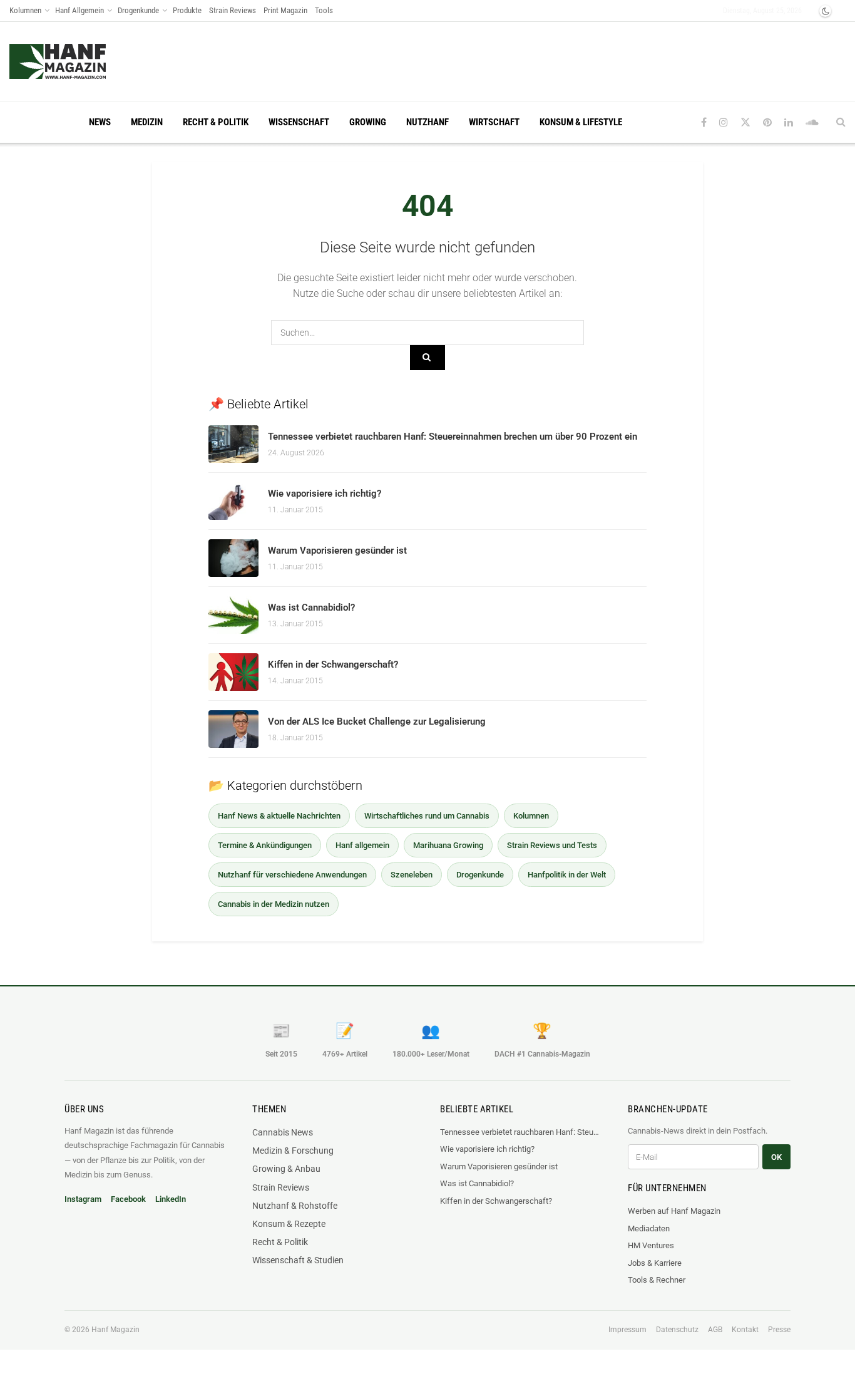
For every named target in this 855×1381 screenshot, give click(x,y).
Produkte (187, 10)
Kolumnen (25, 10)
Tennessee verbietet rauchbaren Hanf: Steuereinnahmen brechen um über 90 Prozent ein (452, 436)
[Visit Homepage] (81, 61)
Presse (779, 1329)
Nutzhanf (427, 122)
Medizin (147, 122)
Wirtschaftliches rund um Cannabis (426, 815)
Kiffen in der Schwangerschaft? (333, 664)
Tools (324, 10)
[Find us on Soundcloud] (812, 122)
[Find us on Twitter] (745, 122)
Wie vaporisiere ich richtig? (324, 493)
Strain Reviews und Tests (552, 845)
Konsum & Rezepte (288, 1224)
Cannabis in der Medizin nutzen (273, 904)
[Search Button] (841, 122)
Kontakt (745, 1329)
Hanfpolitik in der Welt (567, 874)
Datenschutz (677, 1329)
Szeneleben (412, 874)
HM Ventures (651, 1245)
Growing (367, 122)
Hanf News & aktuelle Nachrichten (279, 815)
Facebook (128, 1199)
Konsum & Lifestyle (581, 122)
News (100, 122)
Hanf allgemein (362, 845)
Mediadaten (649, 1228)
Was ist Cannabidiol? (311, 607)
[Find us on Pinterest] (767, 122)
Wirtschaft (494, 122)
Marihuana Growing (448, 845)
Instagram (82, 1199)
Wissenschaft (299, 122)
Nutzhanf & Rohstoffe (294, 1206)
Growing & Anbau (286, 1169)
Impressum (627, 1329)
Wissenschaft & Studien (298, 1260)
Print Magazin (285, 10)
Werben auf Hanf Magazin (674, 1211)
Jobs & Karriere (655, 1263)
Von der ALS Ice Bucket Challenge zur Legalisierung (377, 721)
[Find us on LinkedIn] (788, 122)
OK (776, 1157)
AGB (715, 1329)
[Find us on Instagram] (723, 122)
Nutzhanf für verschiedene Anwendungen (292, 874)
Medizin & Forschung (293, 1151)
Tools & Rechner (656, 1280)
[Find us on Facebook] (704, 122)
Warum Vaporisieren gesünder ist (337, 550)
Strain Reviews (232, 10)
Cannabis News (282, 1132)
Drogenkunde (138, 10)
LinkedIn (170, 1199)
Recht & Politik (215, 122)
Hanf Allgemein (79, 10)
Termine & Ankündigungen (265, 845)
